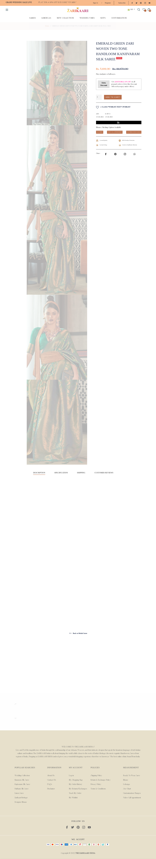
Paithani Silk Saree (22, 789)
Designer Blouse (21, 802)
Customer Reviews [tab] (104, 473)
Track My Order (75, 793)
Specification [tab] (61, 473)
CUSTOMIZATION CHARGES (134, 132)
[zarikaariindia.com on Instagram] (145, 3)
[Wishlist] (143, 9)
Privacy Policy (96, 784)
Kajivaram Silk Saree (22, 784)
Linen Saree (19, 793)
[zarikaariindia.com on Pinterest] (141, 3)
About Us (50, 776)
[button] (132, 97)
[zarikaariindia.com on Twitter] (136, 3)
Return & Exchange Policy (101, 780)
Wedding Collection (22, 776)
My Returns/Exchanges (78, 789)
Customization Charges (132, 793)
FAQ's (49, 784)
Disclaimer (51, 789)
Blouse (125, 780)
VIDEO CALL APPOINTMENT (115, 132)
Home (47, 26)
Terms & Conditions (98, 789)
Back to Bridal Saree (79, 633)
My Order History (75, 784)
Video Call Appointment (132, 798)
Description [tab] (39, 473)
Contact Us (51, 780)
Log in (71, 776)
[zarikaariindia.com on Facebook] (132, 3)
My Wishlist (73, 798)
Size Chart (127, 789)
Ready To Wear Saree (131, 776)
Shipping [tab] (81, 473)
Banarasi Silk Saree (22, 780)
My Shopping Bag (76, 780)
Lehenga (126, 784)
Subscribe (122, 3)
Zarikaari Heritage (21, 798)
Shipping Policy (96, 776)
